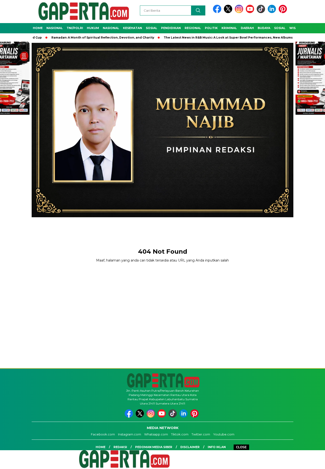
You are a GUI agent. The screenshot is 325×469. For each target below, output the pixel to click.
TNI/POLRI (75, 28)
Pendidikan (171, 28)
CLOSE (241, 447)
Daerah (247, 28)
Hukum (93, 28)
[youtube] (251, 12)
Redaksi (120, 447)
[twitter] (229, 12)
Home (38, 28)
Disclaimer (190, 447)
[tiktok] (262, 12)
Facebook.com (103, 434)
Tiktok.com (179, 434)
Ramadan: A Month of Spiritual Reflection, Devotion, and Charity (84, 37)
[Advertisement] (162, 228)
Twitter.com (201, 434)
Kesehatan (132, 28)
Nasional (54, 28)
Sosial (151, 28)
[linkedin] (273, 12)
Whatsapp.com (156, 434)
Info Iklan (217, 447)
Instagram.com (129, 434)
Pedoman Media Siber (153, 447)
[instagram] (240, 12)
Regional (193, 28)
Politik (211, 28)
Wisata (295, 28)
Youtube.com (223, 434)
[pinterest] (284, 12)
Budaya (264, 28)
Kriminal (229, 28)
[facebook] (218, 12)
